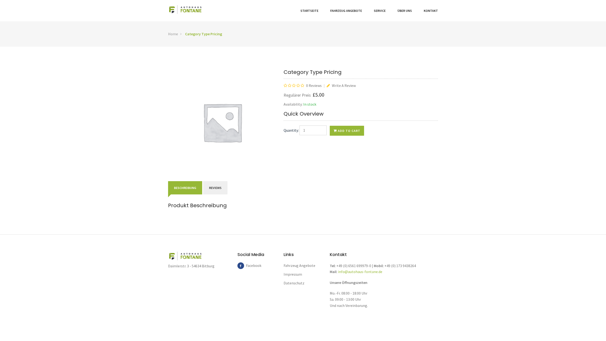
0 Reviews (314, 85)
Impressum (293, 274)
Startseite (309, 11)
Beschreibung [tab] (185, 188)
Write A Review (343, 85)
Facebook (249, 265)
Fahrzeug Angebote (346, 11)
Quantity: (291, 130)
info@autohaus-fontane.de (360, 271)
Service (380, 11)
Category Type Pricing (203, 33)
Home (173, 33)
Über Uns (404, 11)
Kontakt (431, 11)
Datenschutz (294, 283)
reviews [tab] (215, 188)
